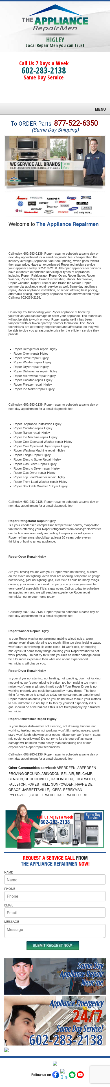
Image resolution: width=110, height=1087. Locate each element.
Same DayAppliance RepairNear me (81, 973)
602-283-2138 (43, 70)
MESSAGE (11, 921)
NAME (8, 872)
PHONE (9, 888)
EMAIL (8, 905)
